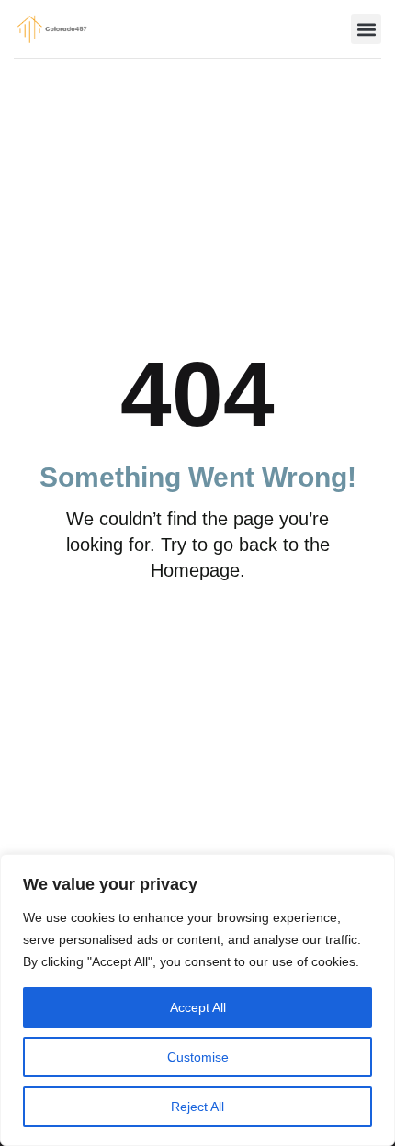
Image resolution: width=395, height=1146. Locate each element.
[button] (366, 29)
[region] (197, 1000)
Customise (198, 1057)
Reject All (197, 1106)
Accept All (198, 1007)
